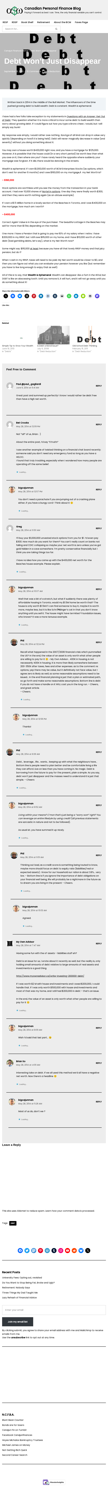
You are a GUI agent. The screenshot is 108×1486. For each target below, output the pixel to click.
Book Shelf (27, 22)
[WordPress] (47, 1250)
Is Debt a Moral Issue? (47, 345)
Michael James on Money (16, 1445)
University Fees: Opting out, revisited (22, 1277)
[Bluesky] (81, 1250)
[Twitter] (27, 1250)
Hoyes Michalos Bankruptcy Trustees (22, 1440)
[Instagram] (60, 1250)
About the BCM (62, 22)
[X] (87, 1250)
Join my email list (18, 1321)
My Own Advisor (25, 941)
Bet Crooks (22, 422)
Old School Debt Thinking (84, 345)
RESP (5, 22)
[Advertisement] (54, 1376)
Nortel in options (51, 191)
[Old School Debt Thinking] (88, 335)
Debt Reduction (52, 71)
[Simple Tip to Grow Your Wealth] (18, 335)
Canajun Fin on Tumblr (14, 1430)
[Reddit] (74, 1250)
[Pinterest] (40, 1250)
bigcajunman (25, 487)
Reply (99, 385)
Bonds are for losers (13, 1425)
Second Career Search (14, 1455)
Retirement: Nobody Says (16, 1287)
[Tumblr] (54, 1250)
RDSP (14, 22)
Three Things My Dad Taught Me (20, 1292)
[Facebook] (20, 1250)
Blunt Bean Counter (13, 1420)
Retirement (43, 22)
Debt (13, 1223)
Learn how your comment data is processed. (69, 1210)
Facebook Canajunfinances (17, 1435)
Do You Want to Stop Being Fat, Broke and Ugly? (28, 1282)
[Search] (56, 29)
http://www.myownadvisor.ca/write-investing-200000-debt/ (50, 976)
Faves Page (81, 22)
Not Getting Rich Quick (14, 1450)
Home (25, 50)
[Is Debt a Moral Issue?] (53, 335)
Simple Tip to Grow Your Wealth (17, 345)
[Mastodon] (33, 1250)
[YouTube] (67, 1250)
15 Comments (34, 71)
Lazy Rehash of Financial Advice (19, 1297)
